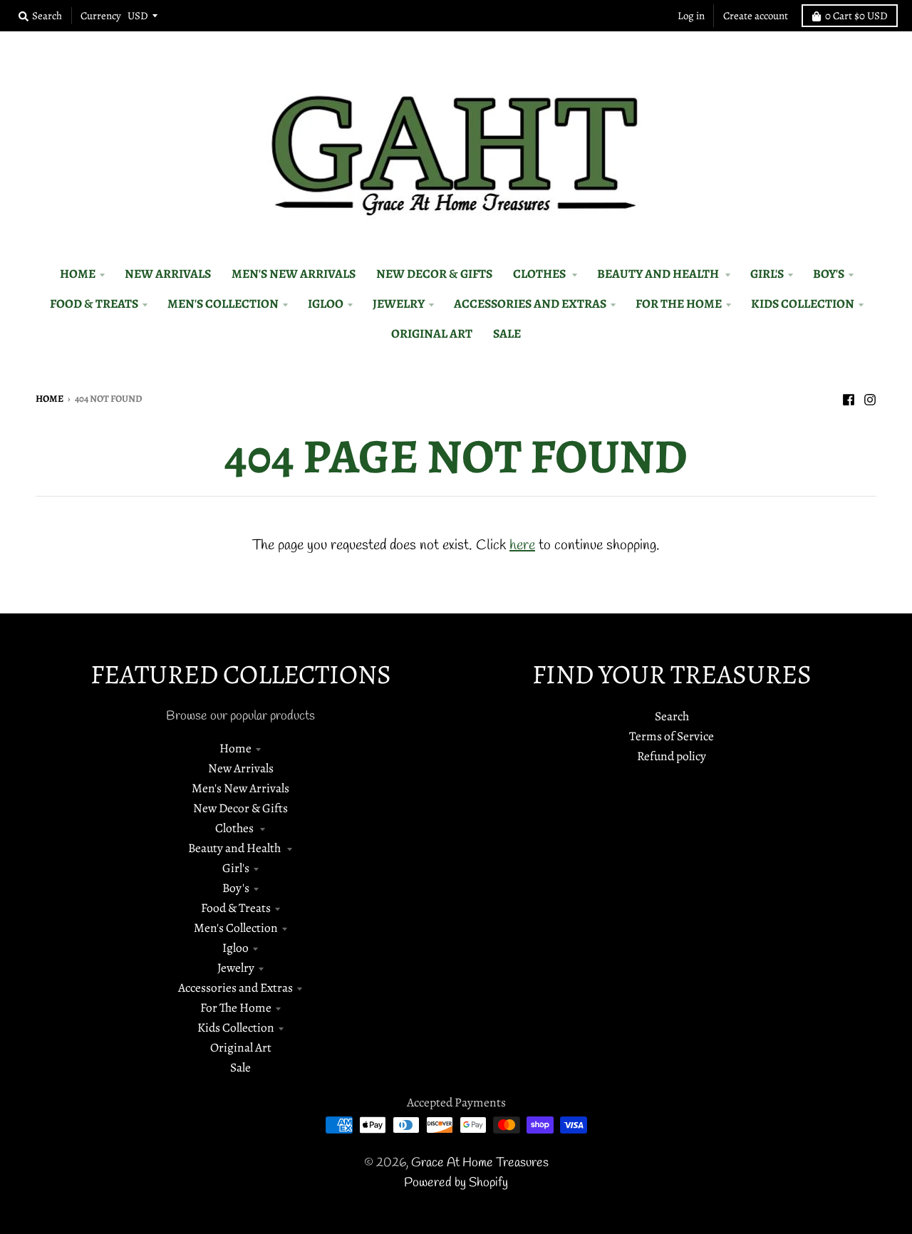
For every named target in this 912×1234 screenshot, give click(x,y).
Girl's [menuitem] (767, 273)
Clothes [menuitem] (540, 273)
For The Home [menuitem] (679, 303)
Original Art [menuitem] (431, 333)
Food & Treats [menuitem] (94, 303)
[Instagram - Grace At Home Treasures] (870, 397)
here (522, 545)
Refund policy (671, 755)
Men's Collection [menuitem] (223, 303)
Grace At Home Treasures (480, 1163)
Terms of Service (671, 736)
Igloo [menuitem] (325, 303)
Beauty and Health (235, 847)
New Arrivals (241, 768)
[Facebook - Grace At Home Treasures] (848, 397)
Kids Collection (235, 1027)
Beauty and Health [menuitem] (659, 273)
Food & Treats (236, 907)
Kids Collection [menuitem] (802, 303)
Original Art (240, 1047)
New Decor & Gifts (240, 807)
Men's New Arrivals (240, 788)
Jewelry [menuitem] (399, 303)
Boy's (235, 887)
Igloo (235, 947)
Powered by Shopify (456, 1183)
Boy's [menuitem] (828, 273)
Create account (755, 16)
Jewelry (235, 967)
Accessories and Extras (235, 987)
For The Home (235, 1007)
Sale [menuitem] (507, 333)
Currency (101, 16)
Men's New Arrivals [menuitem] (294, 273)
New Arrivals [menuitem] (168, 273)
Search (672, 716)
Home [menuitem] (77, 273)
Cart (856, 16)
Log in (691, 16)
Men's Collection (236, 927)
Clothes (235, 827)
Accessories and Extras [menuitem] (530, 303)
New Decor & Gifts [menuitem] (434, 273)
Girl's (235, 867)
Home (49, 398)
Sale (240, 1067)
